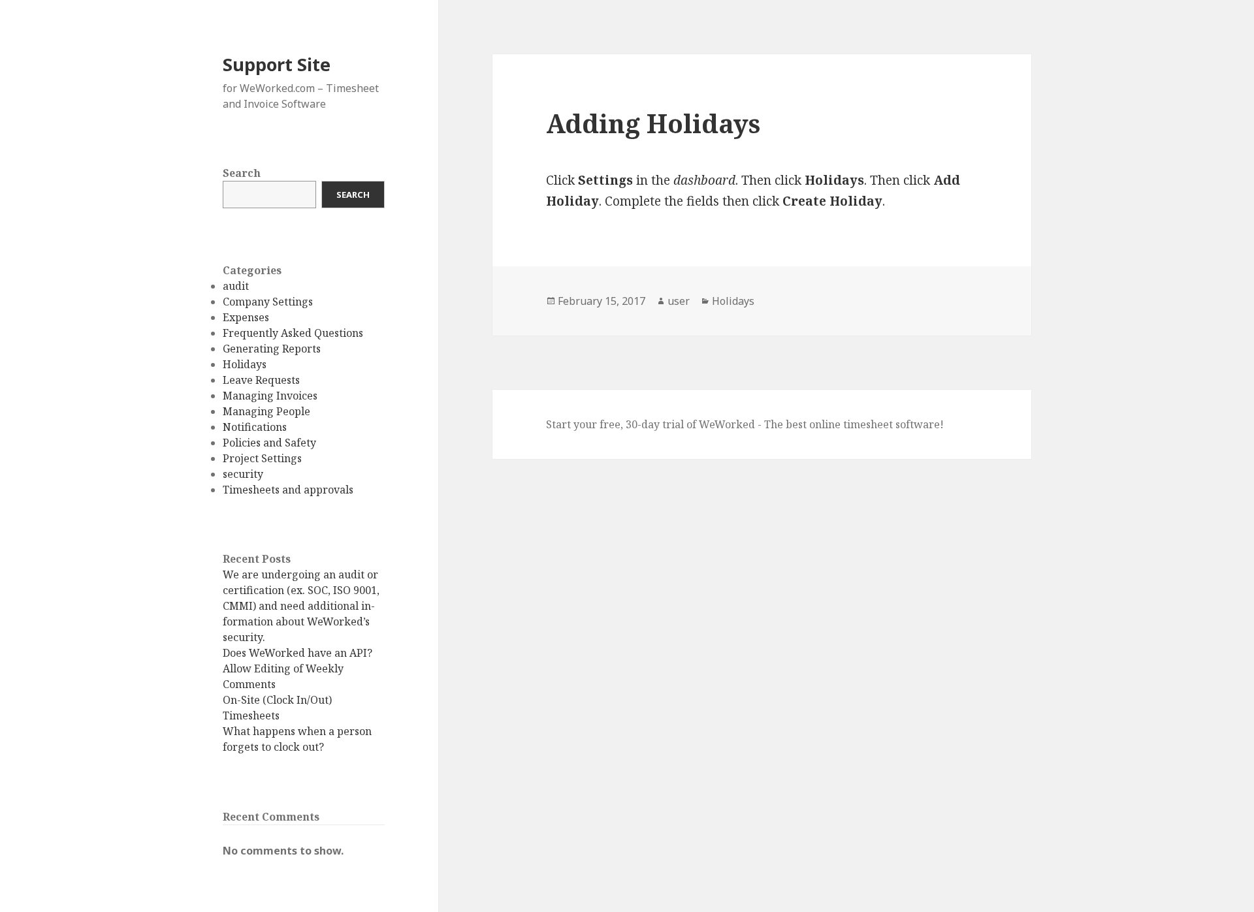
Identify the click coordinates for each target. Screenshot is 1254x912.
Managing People (266, 411)
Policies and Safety (269, 442)
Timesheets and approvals (288, 489)
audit (236, 286)
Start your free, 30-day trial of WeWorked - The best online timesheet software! (745, 424)
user (678, 301)
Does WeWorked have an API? (297, 653)
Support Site (276, 64)
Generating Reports (272, 348)
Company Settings (268, 301)
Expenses (246, 317)
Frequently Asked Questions (293, 333)
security (243, 474)
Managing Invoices (270, 395)
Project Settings (262, 458)
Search (242, 173)
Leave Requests (261, 380)
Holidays (244, 364)
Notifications (255, 427)
